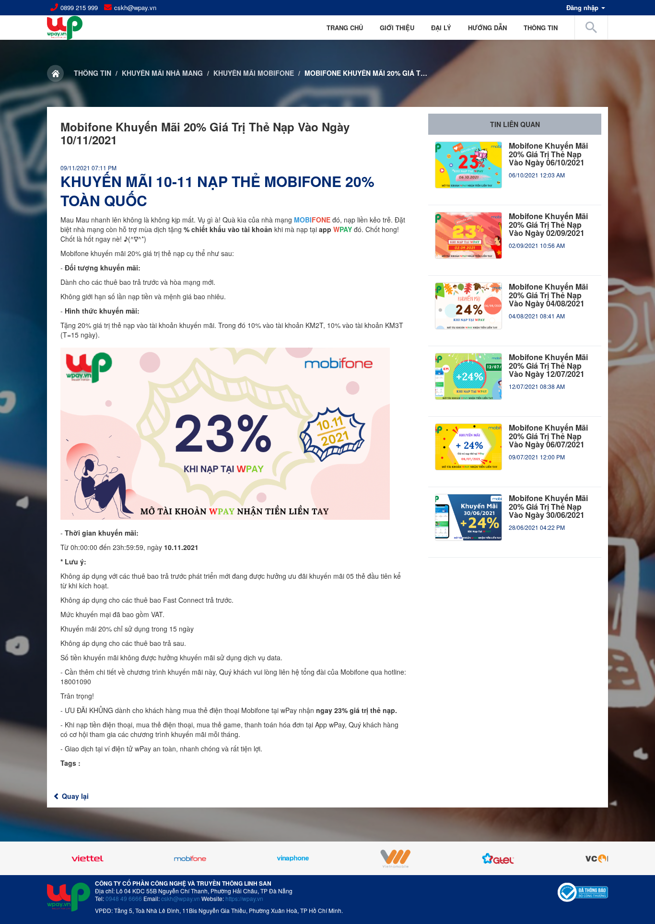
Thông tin (92, 73)
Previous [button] (71, 858)
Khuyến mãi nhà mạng (162, 73)
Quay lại (74, 796)
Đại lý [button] (441, 27)
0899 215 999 (79, 7)
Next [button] (584, 858)
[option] (122, 858)
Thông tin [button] (541, 27)
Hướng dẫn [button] (487, 27)
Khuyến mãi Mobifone (253, 73)
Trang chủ (345, 27)
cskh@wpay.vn (135, 7)
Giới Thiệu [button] (397, 27)
